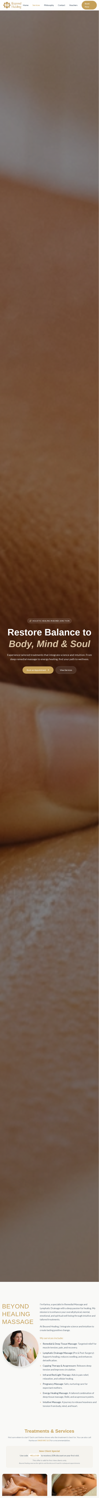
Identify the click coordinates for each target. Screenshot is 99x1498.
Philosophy (49, 5)
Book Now (87, 5)
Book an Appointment (36, 670)
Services (36, 5)
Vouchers (73, 5)
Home (25, 5)
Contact (61, 5)
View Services (66, 670)
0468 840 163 (43, 1440)
